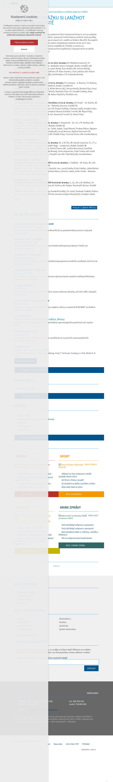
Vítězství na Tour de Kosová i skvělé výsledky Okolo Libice (75, 475)
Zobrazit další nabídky (33, 437)
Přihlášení (86, 744)
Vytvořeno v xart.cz (88, 749)
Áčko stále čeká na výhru (72, 487)
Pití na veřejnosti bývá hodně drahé (77, 538)
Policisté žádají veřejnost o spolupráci (78, 525)
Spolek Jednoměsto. (67, 629)
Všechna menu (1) (30, 396)
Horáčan (62, 622)
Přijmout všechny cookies (24, 42)
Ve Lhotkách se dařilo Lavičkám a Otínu (78, 483)
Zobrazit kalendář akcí (34, 370)
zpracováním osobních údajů (53, 657)
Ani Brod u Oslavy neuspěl (73, 480)
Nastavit (24, 49)
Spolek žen (63, 625)
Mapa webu (58, 744)
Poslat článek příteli (84, 207)
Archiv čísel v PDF (72, 744)
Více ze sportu (73, 494)
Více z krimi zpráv (75, 545)
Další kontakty (93, 693)
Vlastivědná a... (65, 618)
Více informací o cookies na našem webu (24, 72)
